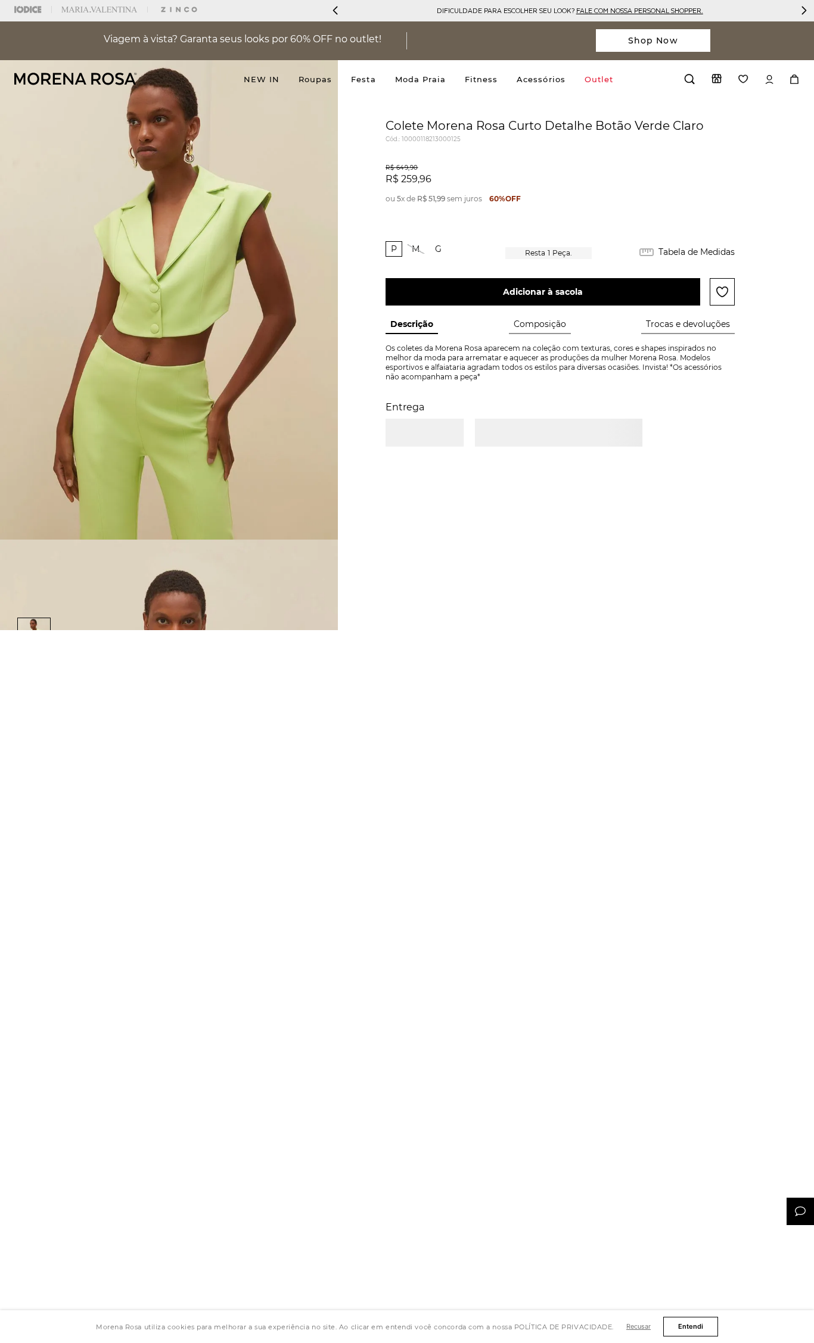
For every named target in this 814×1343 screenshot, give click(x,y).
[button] (394, 249)
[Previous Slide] (335, 10)
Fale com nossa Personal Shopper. (639, 10)
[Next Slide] (804, 10)
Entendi (690, 1326)
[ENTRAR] (769, 79)
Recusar (638, 1326)
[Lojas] (717, 78)
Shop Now (653, 40)
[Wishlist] (743, 78)
